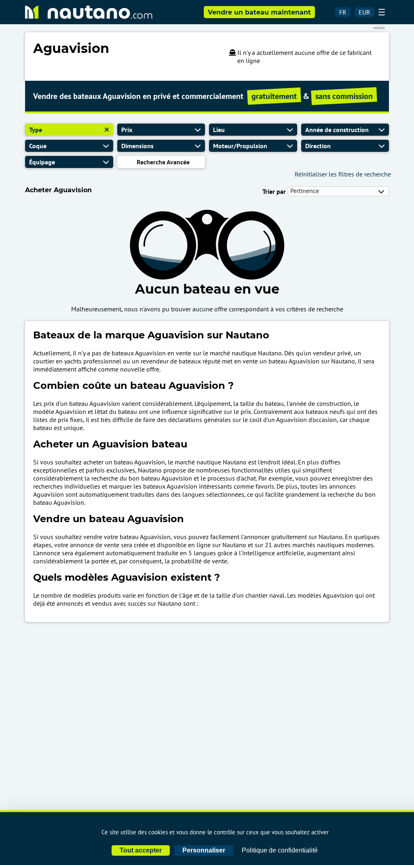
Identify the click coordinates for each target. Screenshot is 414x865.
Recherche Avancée (163, 162)
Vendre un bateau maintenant (259, 12)
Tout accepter (141, 850)
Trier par (274, 191)
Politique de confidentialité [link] (280, 850)
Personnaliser (203, 850)
